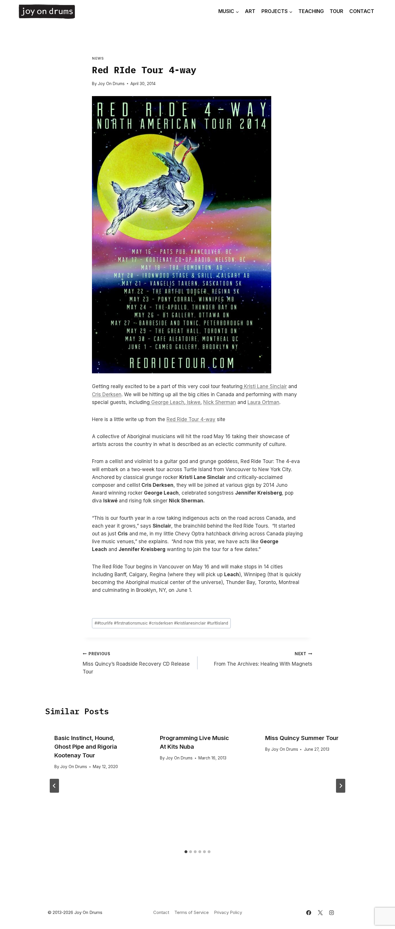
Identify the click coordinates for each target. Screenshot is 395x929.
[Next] (340, 786)
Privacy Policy (228, 912)
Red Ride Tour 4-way (191, 419)
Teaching (311, 11)
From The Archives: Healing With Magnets (263, 659)
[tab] (185, 851)
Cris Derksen (106, 394)
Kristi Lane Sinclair (265, 386)
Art (250, 11)
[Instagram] (331, 912)
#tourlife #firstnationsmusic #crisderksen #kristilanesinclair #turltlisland (161, 623)
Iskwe (193, 402)
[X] (320, 912)
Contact (361, 11)
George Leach (167, 402)
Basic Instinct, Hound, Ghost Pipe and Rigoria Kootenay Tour (85, 747)
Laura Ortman (263, 402)
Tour (336, 11)
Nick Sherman (219, 402)
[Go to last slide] (54, 786)
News (98, 58)
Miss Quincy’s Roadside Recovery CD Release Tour (136, 663)
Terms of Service (191, 912)
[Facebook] (309, 912)
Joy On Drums (111, 83)
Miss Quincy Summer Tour (302, 738)
